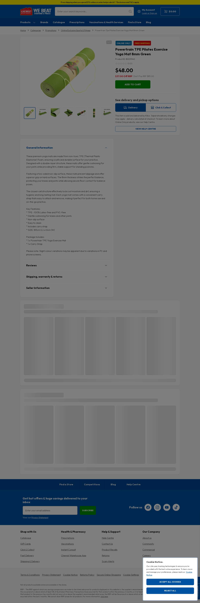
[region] (170, 579)
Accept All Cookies (170, 582)
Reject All (170, 590)
